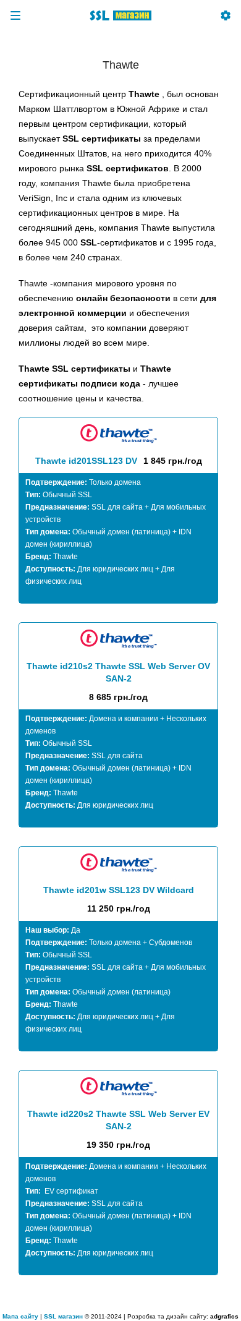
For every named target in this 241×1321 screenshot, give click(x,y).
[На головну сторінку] (120, 15)
